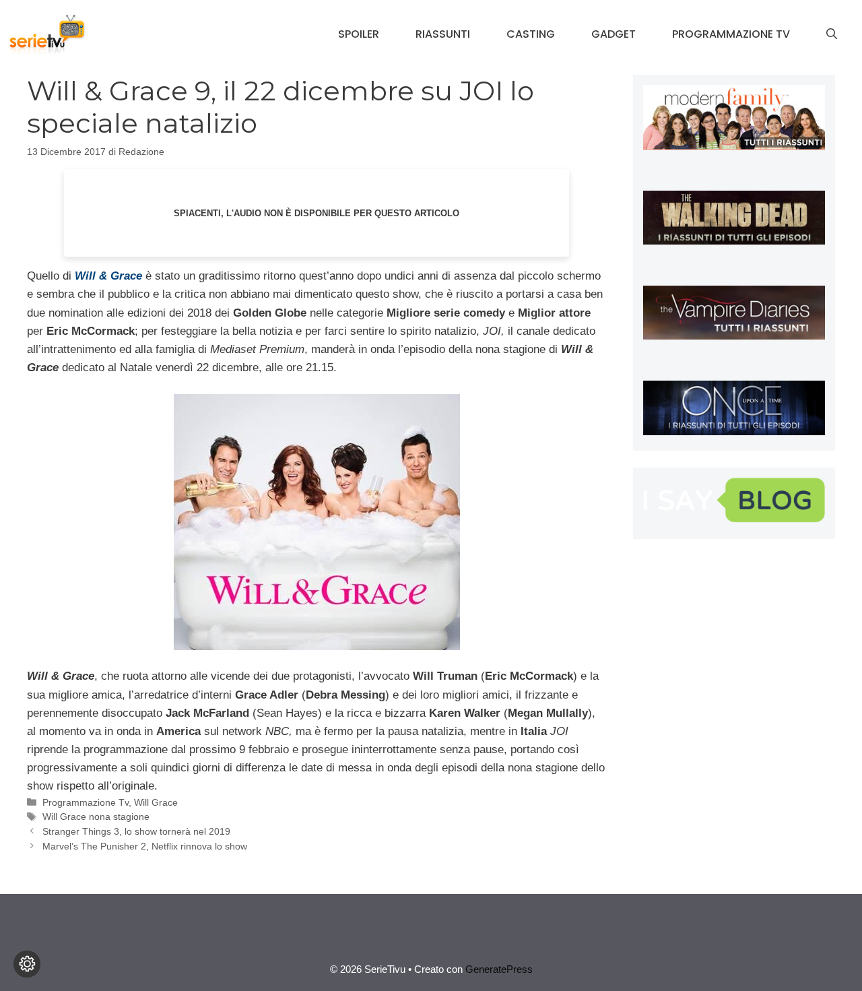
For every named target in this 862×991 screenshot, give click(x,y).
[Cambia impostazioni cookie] (26, 964)
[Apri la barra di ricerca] (831, 34)
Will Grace (156, 802)
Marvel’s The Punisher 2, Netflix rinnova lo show (144, 846)
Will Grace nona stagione (96, 816)
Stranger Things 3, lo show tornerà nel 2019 (136, 831)
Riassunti (443, 34)
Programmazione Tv (731, 34)
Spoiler (358, 34)
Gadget (613, 34)
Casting (530, 34)
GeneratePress (499, 969)
